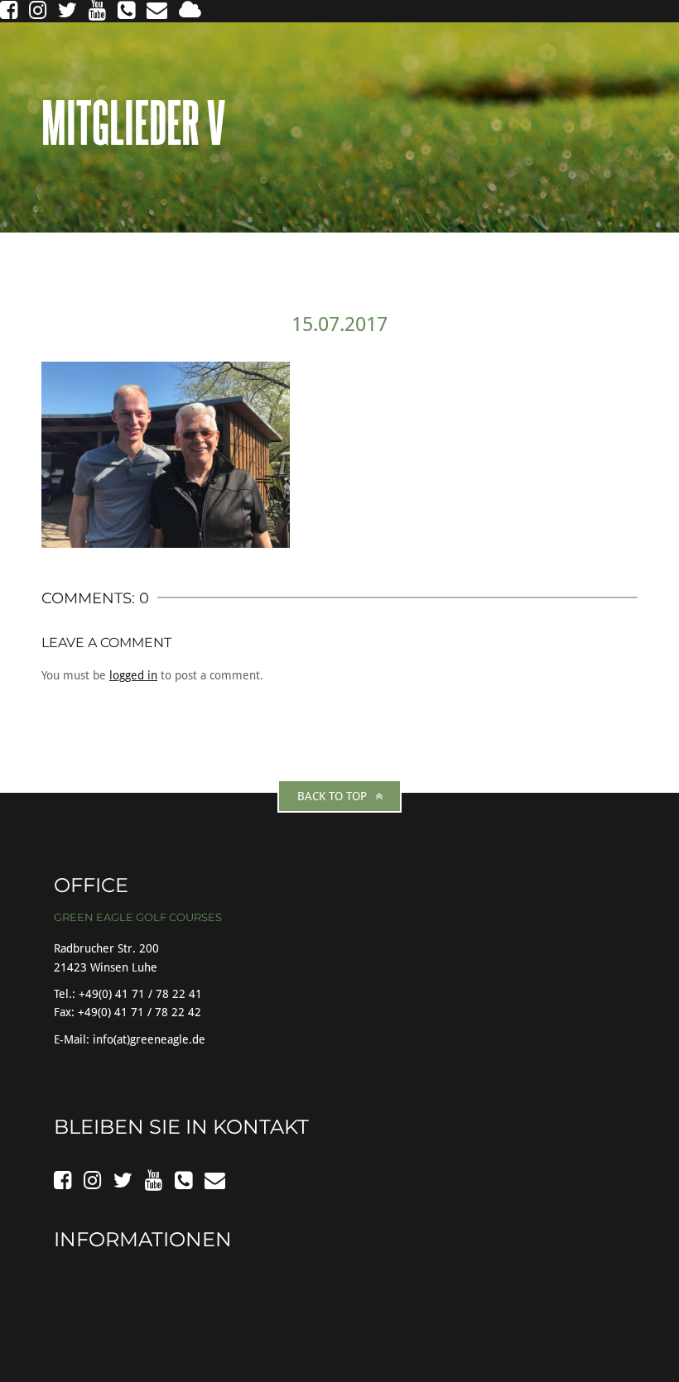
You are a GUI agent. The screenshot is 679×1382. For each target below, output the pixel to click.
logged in (133, 675)
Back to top (332, 796)
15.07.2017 (339, 324)
